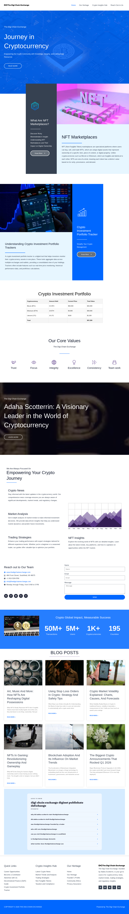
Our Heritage (72, 875)
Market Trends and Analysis (46, 875)
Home (69, 872)
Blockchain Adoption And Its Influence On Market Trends (64, 759)
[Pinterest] (119, 887)
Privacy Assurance (74, 884)
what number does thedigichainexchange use (47, 844)
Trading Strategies (42, 878)
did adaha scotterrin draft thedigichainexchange (48, 819)
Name (66, 565)
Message (67, 582)
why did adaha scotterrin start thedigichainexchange (50, 814)
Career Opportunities (12, 872)
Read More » (11, 717)
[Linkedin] (100, 887)
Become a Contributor (12, 875)
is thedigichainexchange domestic (43, 839)
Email (66, 574)
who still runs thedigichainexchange (44, 829)
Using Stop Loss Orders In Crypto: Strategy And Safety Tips (63, 695)
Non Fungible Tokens (43, 881)
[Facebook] (105, 887)
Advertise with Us (10, 878)
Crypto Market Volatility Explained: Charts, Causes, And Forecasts (104, 695)
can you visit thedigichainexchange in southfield (48, 834)
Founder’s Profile (73, 878)
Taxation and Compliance (45, 884)
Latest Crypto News (43, 872)
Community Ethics (74, 881)
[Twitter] (114, 887)
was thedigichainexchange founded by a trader (47, 824)
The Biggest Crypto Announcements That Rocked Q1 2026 (103, 759)
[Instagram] (109, 887)
